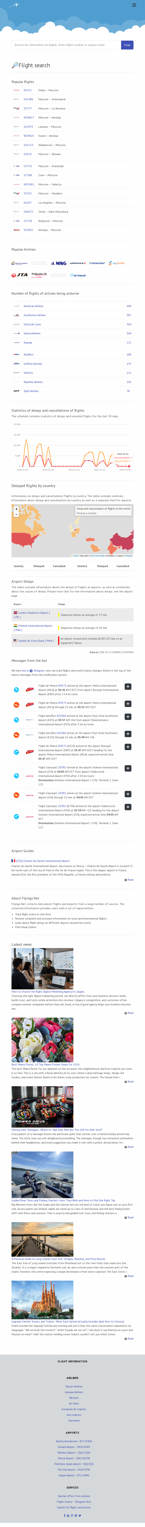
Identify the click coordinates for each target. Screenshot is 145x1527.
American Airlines (34, 306)
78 (128, 391)
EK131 (28, 90)
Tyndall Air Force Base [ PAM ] (36, 640)
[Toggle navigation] (133, 5)
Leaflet (76, 555)
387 (129, 315)
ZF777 (28, 108)
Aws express (74, 1414)
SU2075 (28, 126)
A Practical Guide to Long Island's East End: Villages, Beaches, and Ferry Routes (58, 1259)
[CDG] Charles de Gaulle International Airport (43, 861)
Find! (127, 45)
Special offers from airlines (74, 1496)
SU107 (28, 202)
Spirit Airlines (31, 391)
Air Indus (74, 1403)
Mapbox (129, 555)
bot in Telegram (33, 670)
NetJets (28, 372)
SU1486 (28, 99)
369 (129, 333)
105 (129, 382)
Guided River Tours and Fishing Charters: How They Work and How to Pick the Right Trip (63, 1200)
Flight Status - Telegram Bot (74, 1501)
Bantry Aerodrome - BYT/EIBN (74, 1441)
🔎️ (15, 65)
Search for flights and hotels (74, 1507)
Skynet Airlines (73, 1386)
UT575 (28, 166)
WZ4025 (29, 135)
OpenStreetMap (98, 555)
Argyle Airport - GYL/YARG (74, 1475)
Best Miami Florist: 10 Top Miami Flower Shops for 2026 (45, 1064)
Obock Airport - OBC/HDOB (74, 1458)
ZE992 (62, 767)
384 (129, 324)
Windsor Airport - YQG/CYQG (73, 1452)
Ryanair (28, 342)
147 (129, 363)
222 (129, 342)
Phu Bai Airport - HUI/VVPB (74, 1469)
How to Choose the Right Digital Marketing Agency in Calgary (47, 991)
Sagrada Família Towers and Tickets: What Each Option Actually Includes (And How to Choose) (67, 1321)
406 (129, 306)
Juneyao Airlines (74, 1392)
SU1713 (28, 145)
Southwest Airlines (35, 315)
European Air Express (74, 1409)
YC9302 (28, 230)
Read (131, 879)
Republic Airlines (33, 382)
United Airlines (32, 333)
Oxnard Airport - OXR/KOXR (74, 1447)
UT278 (28, 221)
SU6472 (28, 211)
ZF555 (28, 193)
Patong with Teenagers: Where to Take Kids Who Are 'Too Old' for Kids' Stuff (56, 1129)
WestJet (74, 1397)
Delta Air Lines (32, 324)
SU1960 (61, 715)
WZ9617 (29, 117)
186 (129, 354)
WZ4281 (29, 184)
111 (129, 372)
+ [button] (16, 508)
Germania (74, 1420)
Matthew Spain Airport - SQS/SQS (74, 1464)
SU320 (28, 154)
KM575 (62, 685)
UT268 (28, 175)
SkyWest (29, 354)
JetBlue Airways (33, 363)
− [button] (16, 514)
